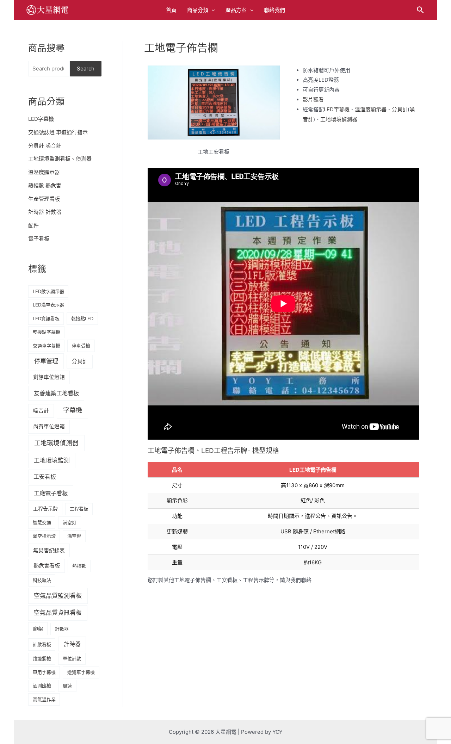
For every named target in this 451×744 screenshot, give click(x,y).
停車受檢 (81, 345)
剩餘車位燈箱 (49, 377)
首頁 (171, 10)
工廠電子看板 (51, 493)
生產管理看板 (44, 199)
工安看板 (44, 476)
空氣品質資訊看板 (58, 612)
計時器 (72, 643)
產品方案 (236, 10)
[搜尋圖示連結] (421, 10)
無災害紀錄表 (49, 550)
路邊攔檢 (42, 658)
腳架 (38, 629)
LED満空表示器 (48, 305)
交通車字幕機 (46, 345)
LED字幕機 (41, 119)
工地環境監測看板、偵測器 (60, 158)
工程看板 (79, 509)
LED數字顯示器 (48, 291)
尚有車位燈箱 (49, 426)
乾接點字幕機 (46, 332)
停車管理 (46, 361)
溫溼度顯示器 (44, 172)
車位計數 (72, 658)
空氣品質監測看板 (58, 595)
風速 (67, 685)
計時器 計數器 (44, 212)
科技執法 (42, 580)
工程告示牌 (45, 509)
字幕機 (72, 410)
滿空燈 (74, 536)
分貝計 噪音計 (44, 145)
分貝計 (80, 361)
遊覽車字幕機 (81, 672)
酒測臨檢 (42, 685)
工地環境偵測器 (56, 443)
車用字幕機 (44, 672)
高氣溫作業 (44, 699)
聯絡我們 (274, 10)
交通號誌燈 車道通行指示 (58, 132)
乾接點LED (82, 318)
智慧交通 (42, 522)
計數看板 (42, 644)
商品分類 (197, 10)
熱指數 (79, 566)
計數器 (62, 629)
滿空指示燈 (44, 536)
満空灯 (69, 522)
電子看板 (38, 238)
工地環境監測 (52, 460)
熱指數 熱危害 (44, 185)
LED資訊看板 (46, 318)
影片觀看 (313, 99)
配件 (33, 225)
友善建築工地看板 (56, 393)
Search (85, 68)
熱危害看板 (46, 565)
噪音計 (41, 411)
